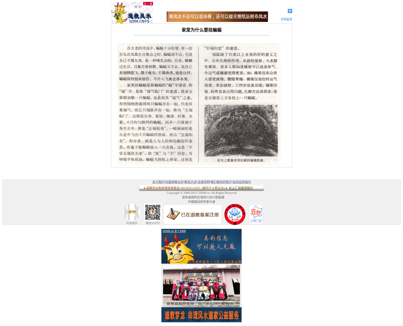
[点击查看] (217, 21)
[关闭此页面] (290, 12)
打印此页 (286, 19)
